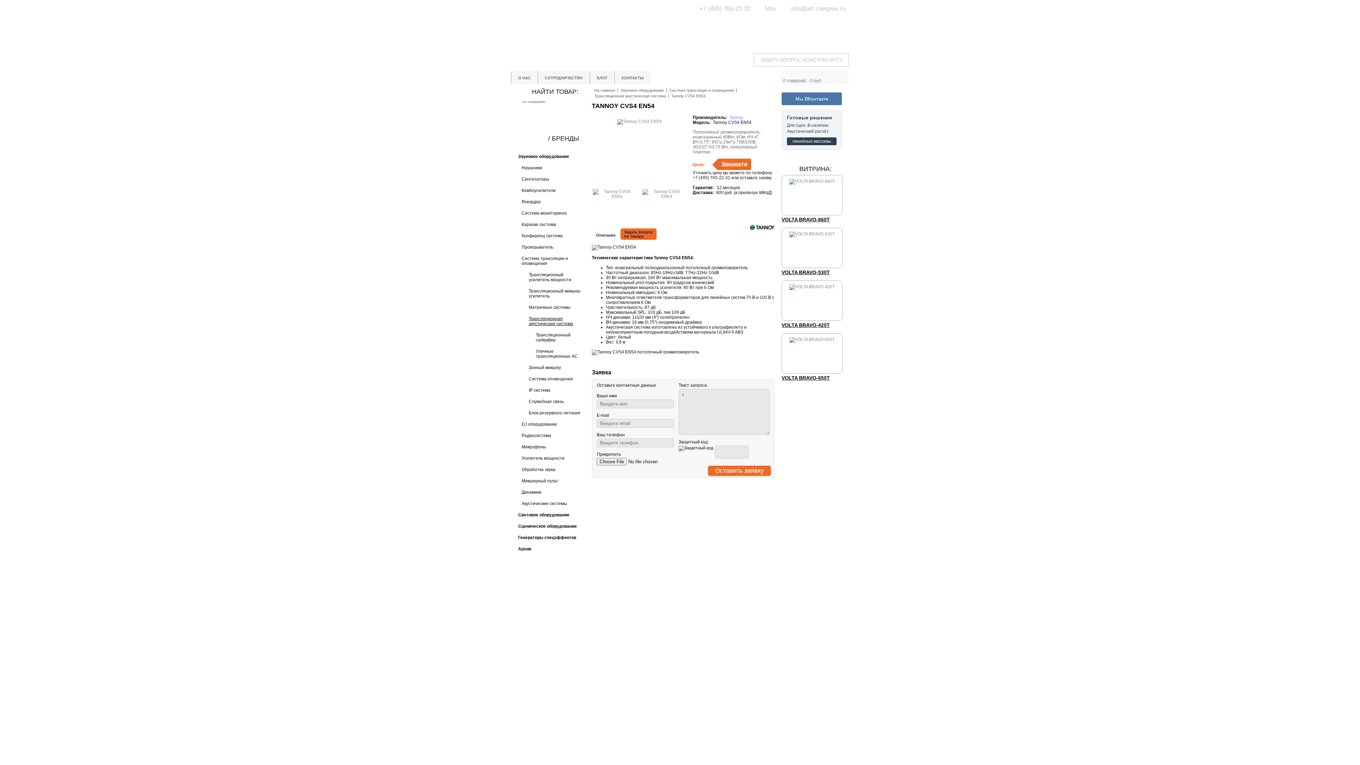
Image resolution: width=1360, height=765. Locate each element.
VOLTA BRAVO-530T (806, 272)
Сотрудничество (647, 603)
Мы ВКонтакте (811, 99)
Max (770, 8)
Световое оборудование (705, 597)
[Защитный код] (696, 448)
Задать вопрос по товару (638, 234)
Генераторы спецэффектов (708, 610)
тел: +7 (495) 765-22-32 (568, 596)
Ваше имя (607, 395)
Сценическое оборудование (708, 616)
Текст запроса (693, 385)
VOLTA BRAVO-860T (806, 219)
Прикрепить (609, 454)
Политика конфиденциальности (652, 619)
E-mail (603, 415)
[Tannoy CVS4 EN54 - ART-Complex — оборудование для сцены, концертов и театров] (577, 23)
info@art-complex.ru (818, 8)
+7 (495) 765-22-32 (724, 8)
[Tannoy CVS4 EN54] (614, 196)
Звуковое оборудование (704, 603)
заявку (765, 177)
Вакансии (640, 627)
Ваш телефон (611, 434)
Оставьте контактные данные (626, 385)
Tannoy (736, 117)
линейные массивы (811, 141)
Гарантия (640, 610)
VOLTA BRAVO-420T (806, 325)
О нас (636, 597)
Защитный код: (694, 442)
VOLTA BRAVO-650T (806, 378)
